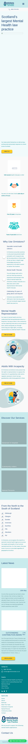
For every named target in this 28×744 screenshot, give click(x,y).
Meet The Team (5, 705)
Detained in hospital (7, 707)
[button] (17, 740)
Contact (3, 713)
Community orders (6, 711)
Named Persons (5, 709)
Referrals (3, 703)
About (3, 700)
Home (3, 698)
